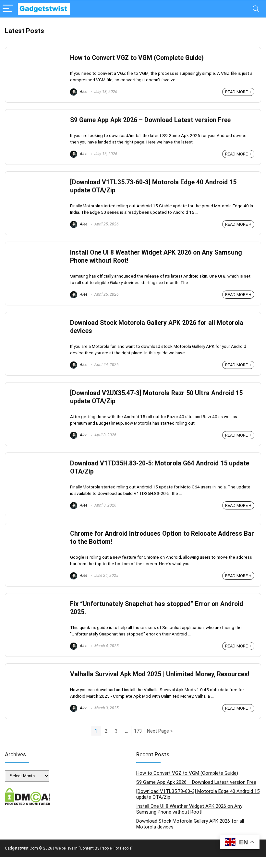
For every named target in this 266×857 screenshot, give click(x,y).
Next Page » (160, 731)
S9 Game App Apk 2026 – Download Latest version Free (150, 120)
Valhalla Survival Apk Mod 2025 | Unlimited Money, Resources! (159, 674)
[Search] (256, 8)
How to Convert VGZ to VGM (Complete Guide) (137, 58)
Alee (83, 91)
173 (138, 731)
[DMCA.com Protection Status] (28, 791)
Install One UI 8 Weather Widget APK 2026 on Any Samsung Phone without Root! (189, 809)
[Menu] (8, 8)
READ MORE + (238, 91)
